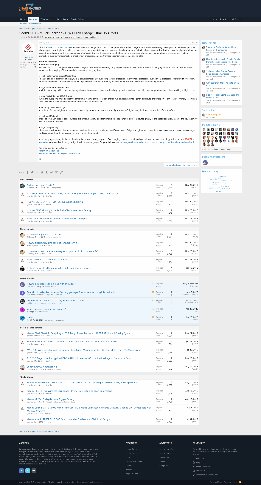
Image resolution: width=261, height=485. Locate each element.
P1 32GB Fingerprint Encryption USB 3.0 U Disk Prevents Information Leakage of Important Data (79, 358)
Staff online (208, 110)
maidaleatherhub (33, 303)
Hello (29, 317)
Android (49, 245)
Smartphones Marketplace (207, 474)
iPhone (53, 286)
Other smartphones (53, 188)
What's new (46, 19)
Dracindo (194, 187)
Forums (33, 19)
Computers (164, 465)
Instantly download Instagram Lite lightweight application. (58, 268)
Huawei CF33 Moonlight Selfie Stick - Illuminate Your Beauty (59, 210)
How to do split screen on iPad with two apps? (51, 283)
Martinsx (30, 188)
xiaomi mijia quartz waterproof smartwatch (59, 153)
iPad (208, 103)
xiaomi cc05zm (90, 37)
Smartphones (164, 453)
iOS (207, 55)
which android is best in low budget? (46, 308)
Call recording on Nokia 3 (40, 185)
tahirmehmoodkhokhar (35, 295)
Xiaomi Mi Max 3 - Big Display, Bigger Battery (51, 399)
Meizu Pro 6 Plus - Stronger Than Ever (47, 259)
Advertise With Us (203, 466)
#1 (197, 43)
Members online (211, 124)
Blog (198, 462)
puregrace (31, 369)
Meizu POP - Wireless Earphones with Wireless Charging (57, 218)
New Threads (209, 42)
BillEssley (30, 237)
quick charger (70, 37)
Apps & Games (132, 473)
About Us (200, 458)
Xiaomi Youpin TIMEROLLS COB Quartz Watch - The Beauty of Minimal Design (68, 419)
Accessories (56, 303)
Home (23, 19)
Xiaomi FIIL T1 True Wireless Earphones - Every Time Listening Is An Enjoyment (69, 390)
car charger (49, 37)
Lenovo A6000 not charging (42, 366)
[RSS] (240, 482)
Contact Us (200, 470)
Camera (129, 465)
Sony (128, 457)
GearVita (49, 196)
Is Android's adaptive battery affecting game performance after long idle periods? (71, 292)
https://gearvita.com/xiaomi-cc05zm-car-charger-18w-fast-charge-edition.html (157, 142)
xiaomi (80, 37)
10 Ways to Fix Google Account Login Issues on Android (220, 72)
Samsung (130, 453)
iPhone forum (131, 449)
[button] (53, 19)
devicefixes (31, 286)
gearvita (24, 37)
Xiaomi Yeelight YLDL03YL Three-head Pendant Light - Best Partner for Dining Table (72, 341)
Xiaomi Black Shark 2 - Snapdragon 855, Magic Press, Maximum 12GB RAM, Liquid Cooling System (79, 333)
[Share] (193, 42)
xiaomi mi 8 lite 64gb (49, 150)
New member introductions (54, 320)
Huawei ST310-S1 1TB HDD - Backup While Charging (55, 201)
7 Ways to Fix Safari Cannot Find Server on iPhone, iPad (221, 48)
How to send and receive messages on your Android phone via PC (62, 251)
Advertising (62, 19)
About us (227, 482)
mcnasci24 (194, 212)
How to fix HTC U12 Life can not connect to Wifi (52, 242)
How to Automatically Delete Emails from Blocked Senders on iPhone (223, 60)
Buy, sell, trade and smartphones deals (60, 402)
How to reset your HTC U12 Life (44, 234)
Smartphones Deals (167, 449)
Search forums (35, 23)
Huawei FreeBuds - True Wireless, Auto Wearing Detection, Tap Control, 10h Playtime (73, 193)
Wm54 (29, 320)
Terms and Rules (216, 482)
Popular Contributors (213, 156)
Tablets (129, 469)
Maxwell (30, 271)
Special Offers (77, 19)
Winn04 (195, 369)
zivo (28, 311)
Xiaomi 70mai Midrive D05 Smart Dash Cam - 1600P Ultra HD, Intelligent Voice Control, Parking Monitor (82, 382)
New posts (23, 23)
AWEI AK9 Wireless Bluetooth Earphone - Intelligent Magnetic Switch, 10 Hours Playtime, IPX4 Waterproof (84, 349)
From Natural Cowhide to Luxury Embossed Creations (56, 300)
